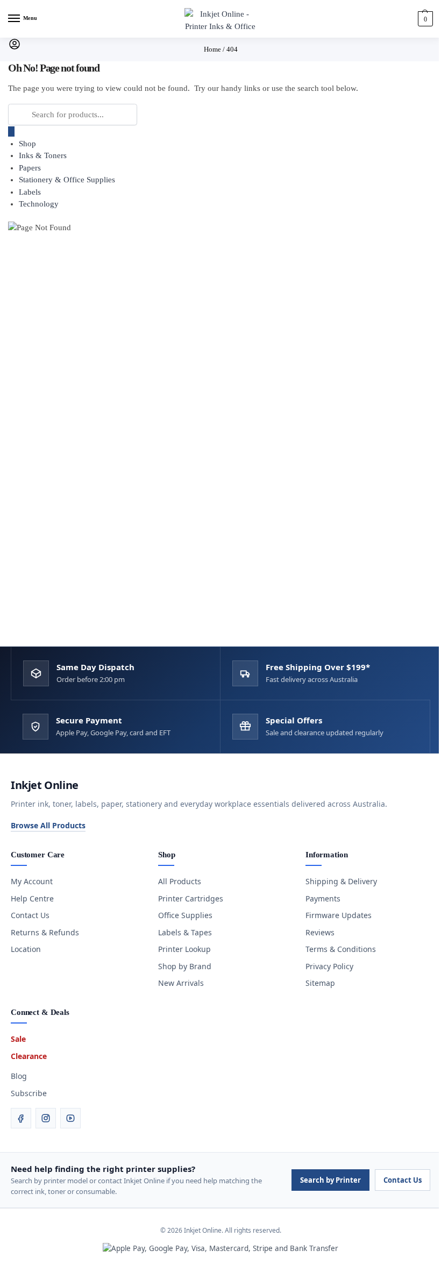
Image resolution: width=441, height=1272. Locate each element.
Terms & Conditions (340, 949)
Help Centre (32, 898)
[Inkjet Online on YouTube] (70, 1118)
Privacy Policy (329, 966)
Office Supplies (185, 915)
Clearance (29, 1056)
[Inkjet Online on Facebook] (21, 1118)
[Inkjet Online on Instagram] (45, 1118)
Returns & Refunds (45, 932)
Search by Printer (330, 1180)
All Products (179, 881)
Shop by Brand (184, 966)
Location (26, 949)
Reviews (320, 932)
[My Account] (14, 48)
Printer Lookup (184, 949)
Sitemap (320, 983)
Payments (322, 898)
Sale (18, 1039)
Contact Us (30, 915)
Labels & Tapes (185, 932)
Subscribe (29, 1093)
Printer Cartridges (190, 898)
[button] (424, 18)
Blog (19, 1076)
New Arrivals (181, 983)
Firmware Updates (338, 915)
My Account (32, 881)
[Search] (11, 131)
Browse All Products (48, 825)
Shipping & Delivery (341, 881)
